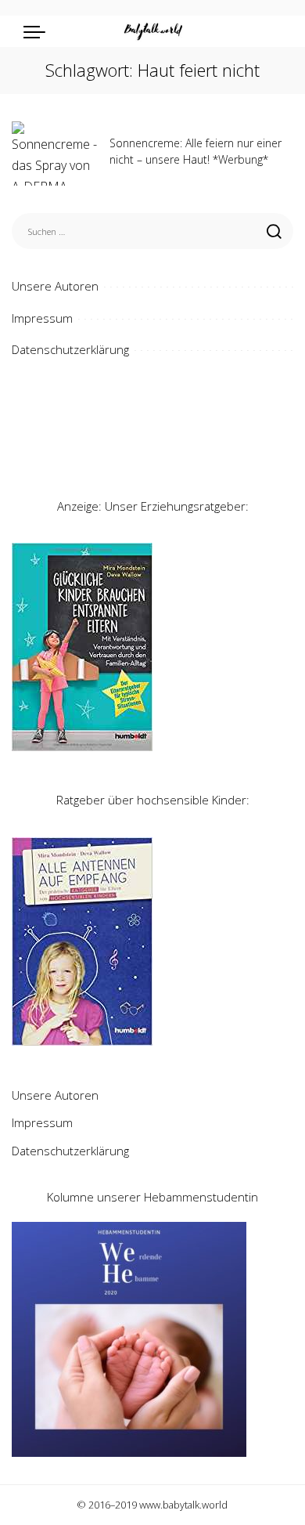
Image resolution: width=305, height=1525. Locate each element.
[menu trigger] (38, 31)
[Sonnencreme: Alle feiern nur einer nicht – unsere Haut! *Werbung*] (55, 153)
